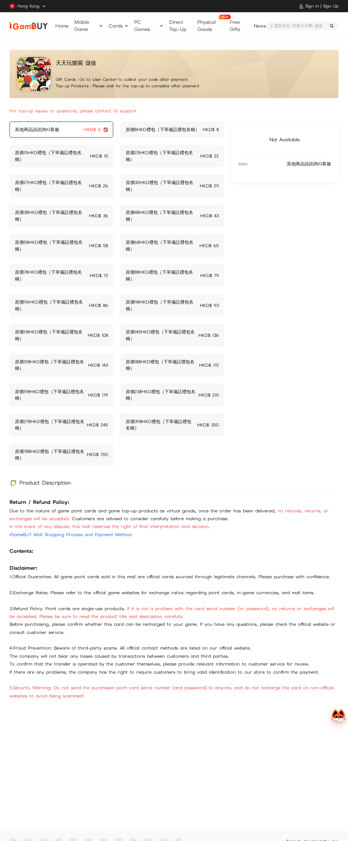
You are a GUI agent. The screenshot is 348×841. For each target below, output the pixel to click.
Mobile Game (81, 25)
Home (62, 26)
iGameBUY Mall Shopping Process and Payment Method (71, 534)
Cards (116, 26)
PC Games (142, 25)
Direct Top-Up (178, 25)
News (260, 26)
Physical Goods (206, 25)
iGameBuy (28, 26)
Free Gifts (235, 25)
